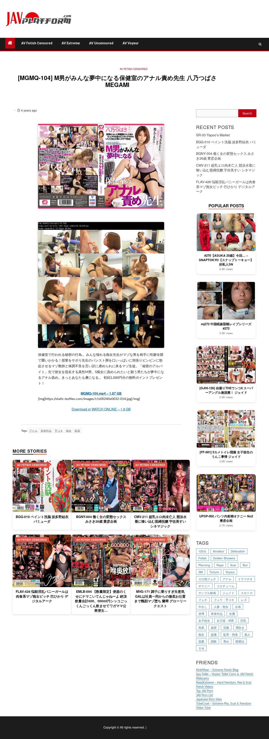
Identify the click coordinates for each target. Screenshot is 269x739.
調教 (214, 641)
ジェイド (228, 593)
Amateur (218, 551)
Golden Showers (224, 558)
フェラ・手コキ (224, 600)
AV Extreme (71, 43)
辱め (226, 641)
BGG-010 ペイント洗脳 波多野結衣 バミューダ (42, 519)
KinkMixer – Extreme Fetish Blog (217, 670)
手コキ (59, 431)
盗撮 (214, 634)
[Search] (260, 44)
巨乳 (243, 620)
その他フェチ (207, 579)
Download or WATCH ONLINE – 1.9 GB (101, 409)
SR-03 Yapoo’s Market (213, 135)
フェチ (202, 600)
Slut (245, 565)
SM (200, 572)
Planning (204, 565)
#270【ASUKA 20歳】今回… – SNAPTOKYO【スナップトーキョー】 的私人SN (226, 260)
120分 (202, 551)
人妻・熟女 (221, 607)
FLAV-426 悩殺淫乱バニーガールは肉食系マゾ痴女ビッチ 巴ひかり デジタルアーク (42, 596)
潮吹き (240, 627)
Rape (220, 565)
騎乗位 (240, 641)
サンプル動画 (207, 593)
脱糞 (201, 641)
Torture (214, 572)
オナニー (204, 586)
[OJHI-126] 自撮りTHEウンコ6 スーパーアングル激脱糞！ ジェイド (226, 390)
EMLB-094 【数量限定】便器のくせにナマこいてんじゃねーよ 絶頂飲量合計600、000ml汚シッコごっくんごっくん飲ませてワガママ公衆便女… (101, 601)
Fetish (202, 558)
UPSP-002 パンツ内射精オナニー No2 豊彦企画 (226, 518)
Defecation (238, 551)
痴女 (68, 431)
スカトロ (247, 593)
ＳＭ (201, 648)
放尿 (214, 627)
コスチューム (225, 586)
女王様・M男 (225, 620)
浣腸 (226, 627)
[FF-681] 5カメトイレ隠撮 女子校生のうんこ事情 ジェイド (226, 454)
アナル (33, 431)
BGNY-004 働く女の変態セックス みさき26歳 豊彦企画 (101, 519)
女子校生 (204, 620)
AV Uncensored (101, 43)
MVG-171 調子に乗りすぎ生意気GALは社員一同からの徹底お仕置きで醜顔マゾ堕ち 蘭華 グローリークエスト (160, 598)
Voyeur (230, 572)
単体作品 (46, 431)
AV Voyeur (131, 43)
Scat (233, 565)
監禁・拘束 (230, 634)
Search (247, 113)
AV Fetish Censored (36, 43)
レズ (244, 600)
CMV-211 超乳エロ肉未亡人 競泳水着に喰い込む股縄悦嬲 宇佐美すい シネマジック (160, 521)
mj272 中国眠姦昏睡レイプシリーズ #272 (226, 326)
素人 (247, 634)
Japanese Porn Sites (209, 699)
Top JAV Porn (204, 691)
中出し (202, 607)
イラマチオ (245, 579)
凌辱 (201, 613)
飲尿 (77, 431)
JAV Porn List (204, 695)
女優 (232, 613)
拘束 (201, 627)
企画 (238, 607)
